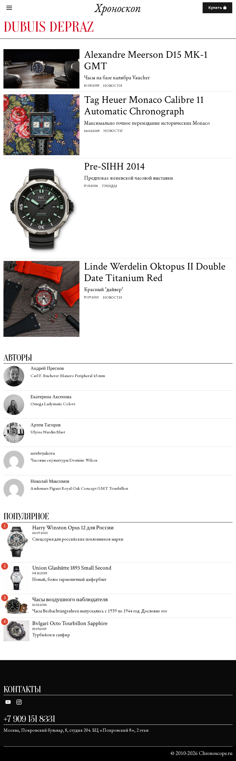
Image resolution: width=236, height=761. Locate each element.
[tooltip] (13, 376)
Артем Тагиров (46, 425)
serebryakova (43, 453)
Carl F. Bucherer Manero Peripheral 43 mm (68, 375)
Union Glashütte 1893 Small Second (71, 568)
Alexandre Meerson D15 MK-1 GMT (146, 60)
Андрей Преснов (47, 369)
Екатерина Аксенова (51, 397)
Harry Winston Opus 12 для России (73, 528)
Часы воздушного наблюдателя (70, 600)
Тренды (109, 186)
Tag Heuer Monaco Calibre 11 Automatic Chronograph (144, 105)
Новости (112, 85)
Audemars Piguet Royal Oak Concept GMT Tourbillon (79, 488)
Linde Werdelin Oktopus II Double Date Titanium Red (154, 272)
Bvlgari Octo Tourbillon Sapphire (69, 623)
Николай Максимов (50, 481)
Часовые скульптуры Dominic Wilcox (64, 460)
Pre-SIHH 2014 (114, 166)
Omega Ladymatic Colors (53, 404)
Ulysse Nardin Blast (48, 432)
